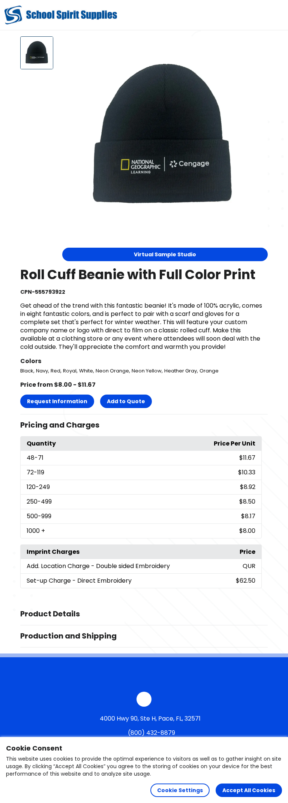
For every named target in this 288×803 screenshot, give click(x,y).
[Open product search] (259, 15)
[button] (143, 425)
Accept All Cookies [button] (248, 790)
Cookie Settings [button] (180, 790)
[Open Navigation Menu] (275, 15)
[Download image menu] (258, 46)
